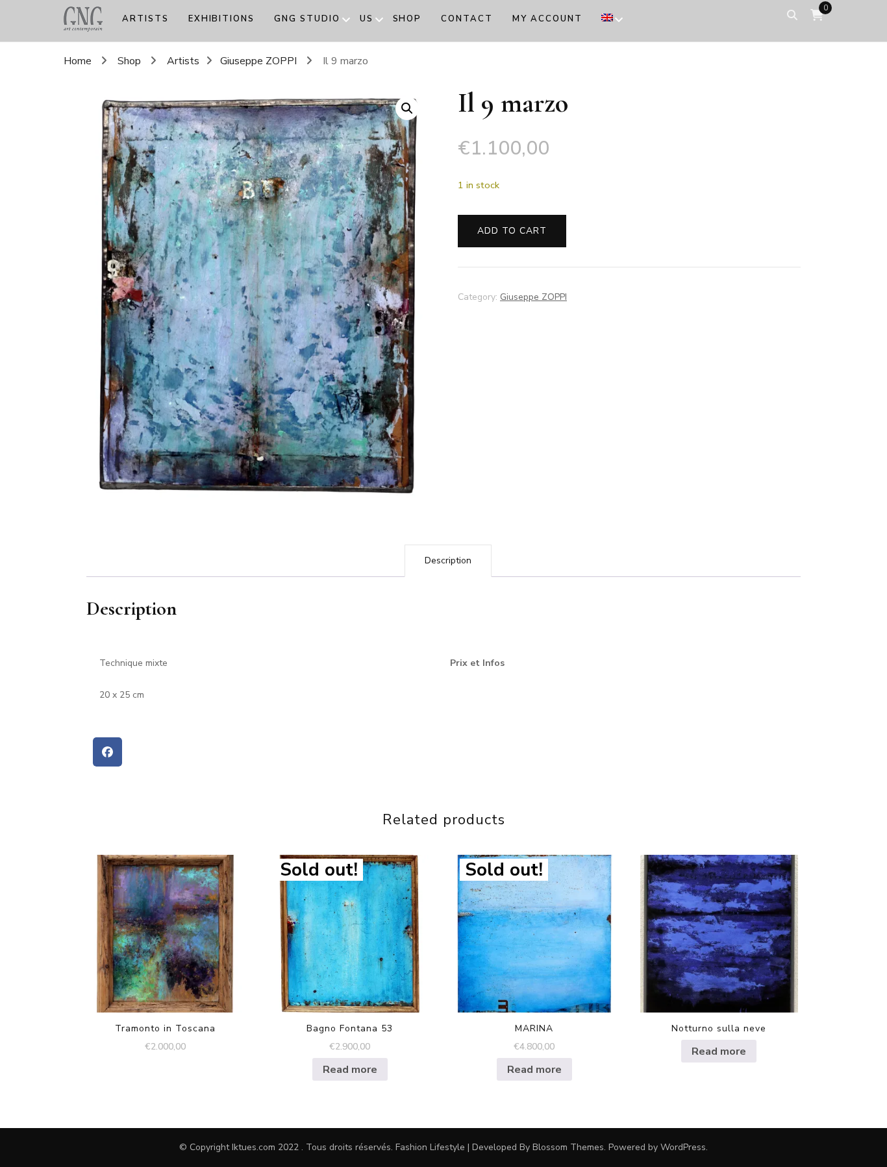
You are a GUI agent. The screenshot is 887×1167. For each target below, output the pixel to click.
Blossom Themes (568, 1147)
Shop (407, 19)
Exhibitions (221, 19)
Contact (467, 19)
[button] (407, 108)
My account (547, 19)
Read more (350, 1070)
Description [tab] (448, 560)
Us (366, 19)
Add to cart (512, 231)
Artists (145, 19)
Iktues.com (253, 1147)
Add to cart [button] (165, 929)
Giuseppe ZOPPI (533, 297)
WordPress (683, 1147)
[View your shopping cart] (816, 15)
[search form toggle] (792, 15)
